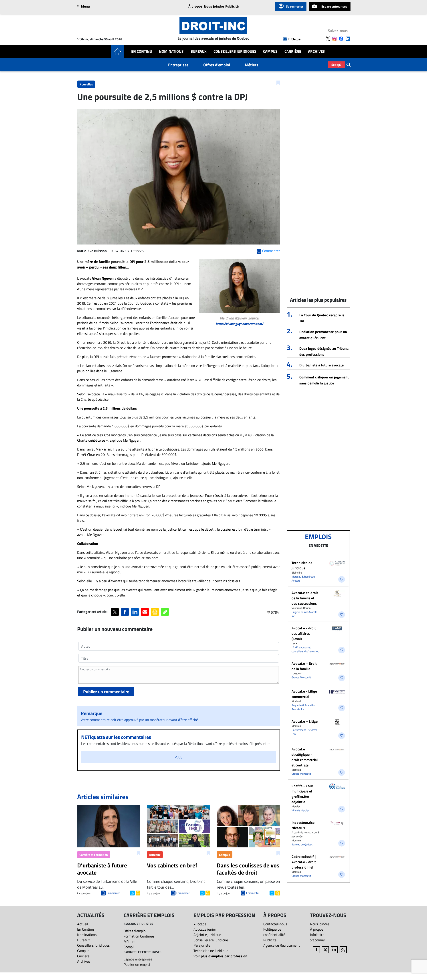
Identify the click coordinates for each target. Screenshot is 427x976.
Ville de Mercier (300, 810)
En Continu (141, 51)
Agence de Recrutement (281, 945)
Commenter (113, 893)
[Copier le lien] (165, 612)
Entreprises (178, 65)
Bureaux (199, 51)
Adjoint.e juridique (207, 934)
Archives (316, 51)
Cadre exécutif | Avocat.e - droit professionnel (304, 862)
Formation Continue (139, 936)
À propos (195, 6)
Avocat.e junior (204, 929)
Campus (270, 51)
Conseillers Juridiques (235, 51)
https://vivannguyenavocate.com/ (239, 323)
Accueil (82, 924)
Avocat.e (199, 924)
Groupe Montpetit (301, 677)
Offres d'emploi (216, 65)
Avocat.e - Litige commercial (304, 694)
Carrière (292, 51)
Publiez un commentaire (106, 691)
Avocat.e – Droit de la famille (304, 666)
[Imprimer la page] (155, 612)
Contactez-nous (275, 924)
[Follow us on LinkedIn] (347, 38)
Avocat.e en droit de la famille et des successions (305, 598)
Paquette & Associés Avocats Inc (303, 707)
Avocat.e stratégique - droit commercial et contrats (305, 757)
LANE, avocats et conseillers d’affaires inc (305, 649)
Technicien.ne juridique (302, 565)
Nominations (171, 51)
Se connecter (294, 6)
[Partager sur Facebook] (125, 612)
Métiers (251, 65)
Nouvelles (86, 84)
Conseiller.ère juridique (210, 940)
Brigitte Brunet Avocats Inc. (304, 614)
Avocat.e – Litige (305, 721)
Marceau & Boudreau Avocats (303, 578)
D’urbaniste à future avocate (321, 365)
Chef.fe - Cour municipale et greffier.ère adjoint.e (302, 793)
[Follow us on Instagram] (334, 38)
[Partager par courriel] (145, 612)
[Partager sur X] (115, 612)
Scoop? (336, 64)
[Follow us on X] (327, 38)
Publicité (232, 6)
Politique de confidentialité (274, 932)
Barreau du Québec (302, 844)
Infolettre (294, 39)
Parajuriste (201, 945)
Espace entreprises (334, 6)
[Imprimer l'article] (137, 892)
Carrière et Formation (93, 854)
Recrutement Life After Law (304, 732)
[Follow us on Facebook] (341, 38)
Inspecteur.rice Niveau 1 (303, 825)
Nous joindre (214, 6)
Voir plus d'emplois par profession (220, 956)
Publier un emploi (137, 964)
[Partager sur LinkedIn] (135, 612)
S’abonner (317, 940)
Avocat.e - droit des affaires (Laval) (304, 633)
